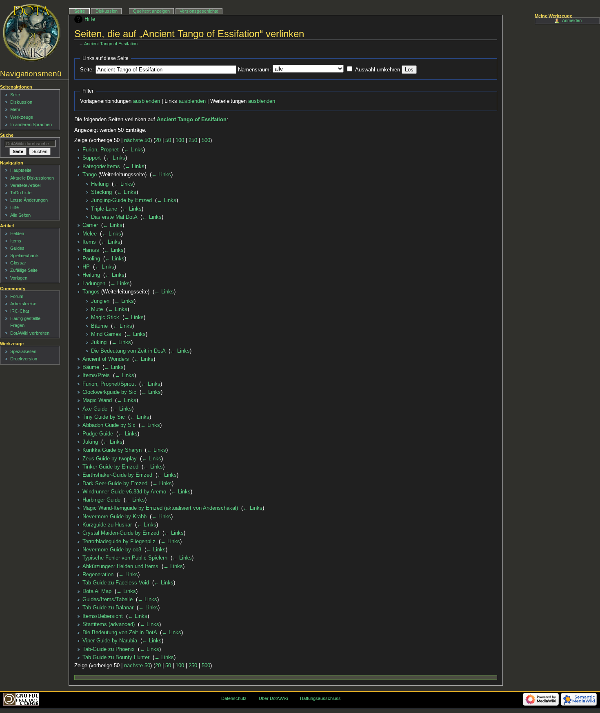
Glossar (18, 262)
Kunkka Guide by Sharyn (112, 450)
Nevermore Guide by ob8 (111, 550)
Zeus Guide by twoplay (109, 459)
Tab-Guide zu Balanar (107, 608)
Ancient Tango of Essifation (111, 43)
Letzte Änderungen (29, 200)
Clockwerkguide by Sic (109, 392)
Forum (16, 296)
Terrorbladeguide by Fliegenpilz (119, 541)
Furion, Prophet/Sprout (109, 384)
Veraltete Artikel (25, 185)
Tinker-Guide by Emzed (110, 467)
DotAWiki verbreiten (29, 333)
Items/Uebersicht (102, 616)
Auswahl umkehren (377, 70)
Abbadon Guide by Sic (109, 425)
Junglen (100, 301)
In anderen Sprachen (31, 124)
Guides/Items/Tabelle (107, 599)
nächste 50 (137, 140)
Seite (79, 11)
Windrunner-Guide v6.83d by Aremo (124, 492)
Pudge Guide (97, 434)
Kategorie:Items (101, 166)
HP (86, 267)
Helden (17, 233)
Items (89, 242)
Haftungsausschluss (320, 698)
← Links (133, 150)
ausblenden (146, 101)
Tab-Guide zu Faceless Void (115, 583)
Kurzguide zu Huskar (107, 525)
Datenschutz (234, 698)
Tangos (91, 292)
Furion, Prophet (100, 150)
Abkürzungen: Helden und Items (120, 566)
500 (206, 140)
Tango (89, 175)
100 (180, 140)
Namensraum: (254, 70)
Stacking (101, 192)
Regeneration (97, 575)
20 (158, 140)
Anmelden (572, 20)
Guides (17, 248)
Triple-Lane (104, 209)
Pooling (91, 259)
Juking (99, 342)
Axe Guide (94, 409)
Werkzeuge (21, 117)
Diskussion (107, 11)
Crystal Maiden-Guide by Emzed (120, 533)
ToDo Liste (20, 192)
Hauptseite (20, 170)
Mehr (15, 109)
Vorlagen (18, 277)
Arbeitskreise (23, 303)
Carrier (90, 225)
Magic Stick (105, 317)
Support (91, 158)
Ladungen (93, 284)
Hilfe (89, 19)
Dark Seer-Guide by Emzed (114, 483)
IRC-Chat (19, 311)
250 (193, 140)
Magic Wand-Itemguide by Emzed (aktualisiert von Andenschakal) (160, 508)
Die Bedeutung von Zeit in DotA (128, 351)
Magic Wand (97, 400)
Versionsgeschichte (199, 11)
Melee (89, 234)
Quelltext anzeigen (151, 11)
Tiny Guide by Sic (103, 417)
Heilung (100, 184)
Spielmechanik (24, 255)
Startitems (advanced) (108, 624)
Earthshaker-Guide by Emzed (117, 475)
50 (168, 140)
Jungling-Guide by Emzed (121, 200)
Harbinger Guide (101, 500)
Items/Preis (96, 375)
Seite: (87, 70)
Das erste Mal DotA (114, 217)
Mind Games (106, 334)
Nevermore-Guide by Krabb (114, 517)
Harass (90, 250)
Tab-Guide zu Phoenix (108, 649)
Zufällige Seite (24, 270)
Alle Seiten (20, 215)
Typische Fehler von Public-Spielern (124, 558)
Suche (6, 135)
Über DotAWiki (273, 698)
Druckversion (23, 358)
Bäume (99, 326)
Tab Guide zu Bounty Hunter (115, 657)
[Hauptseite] (31, 32)
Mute (97, 309)
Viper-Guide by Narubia (109, 641)
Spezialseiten (23, 351)
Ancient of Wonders (105, 359)
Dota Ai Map (96, 591)
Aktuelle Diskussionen (32, 177)
